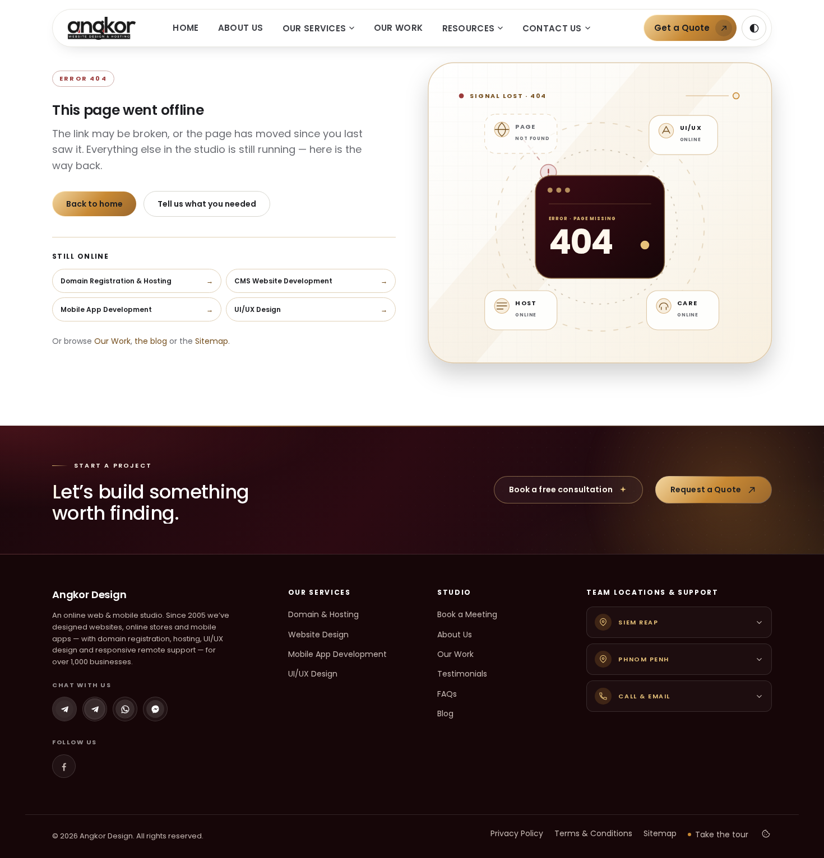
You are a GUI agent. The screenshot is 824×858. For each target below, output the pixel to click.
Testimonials (462, 673)
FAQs (447, 694)
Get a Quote (682, 28)
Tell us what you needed (207, 203)
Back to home (94, 203)
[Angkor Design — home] (101, 28)
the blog (151, 341)
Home (185, 28)
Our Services (314, 28)
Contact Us (552, 28)
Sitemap (211, 341)
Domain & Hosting (323, 614)
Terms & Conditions (593, 833)
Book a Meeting (467, 614)
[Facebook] (64, 766)
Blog (445, 713)
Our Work (398, 28)
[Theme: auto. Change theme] (754, 28)
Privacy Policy (516, 833)
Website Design (318, 634)
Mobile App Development (337, 654)
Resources (468, 28)
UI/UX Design (312, 673)
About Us (240, 28)
